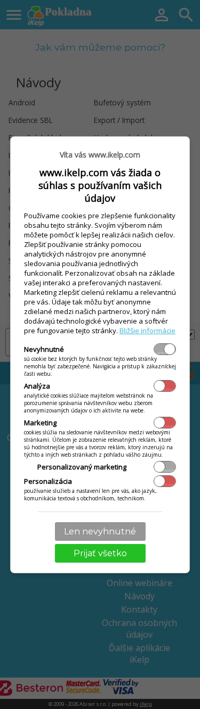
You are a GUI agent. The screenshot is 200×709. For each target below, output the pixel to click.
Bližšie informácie (147, 330)
